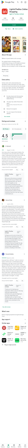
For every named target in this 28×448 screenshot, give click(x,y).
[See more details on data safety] (7, 116)
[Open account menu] (25, 2)
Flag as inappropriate (9, 344)
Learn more (9, 97)
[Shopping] (5, 75)
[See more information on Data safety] (25, 80)
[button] (14, 19)
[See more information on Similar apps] (25, 323)
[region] (14, 19)
